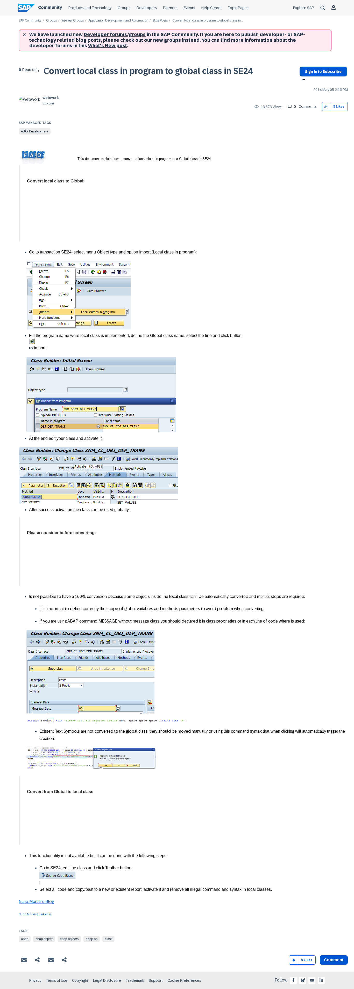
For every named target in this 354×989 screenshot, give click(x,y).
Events (189, 8)
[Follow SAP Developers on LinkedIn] (321, 980)
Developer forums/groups (115, 34)
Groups (124, 8)
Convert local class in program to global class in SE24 (148, 71)
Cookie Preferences (184, 980)
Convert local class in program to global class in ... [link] (207, 20)
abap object (44, 939)
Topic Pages (238, 8)
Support (156, 980)
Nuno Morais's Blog (36, 901)
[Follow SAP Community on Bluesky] (303, 980)
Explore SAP (303, 8)
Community (50, 7)
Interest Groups (72, 20)
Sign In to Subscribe (323, 71)
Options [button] (302, 80)
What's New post (107, 45)
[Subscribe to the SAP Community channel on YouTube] (312, 980)
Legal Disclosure (107, 980)
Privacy (35, 980)
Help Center (211, 8)
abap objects (69, 939)
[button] (326, 106)
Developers (147, 8)
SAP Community (30, 20)
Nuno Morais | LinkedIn (35, 914)
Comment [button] (334, 960)
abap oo (91, 939)
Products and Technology (89, 8)
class (108, 939)
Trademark (135, 980)
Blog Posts (160, 20)
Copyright (80, 980)
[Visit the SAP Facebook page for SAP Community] (293, 980)
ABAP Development (34, 131)
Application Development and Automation (118, 20)
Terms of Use (56, 980)
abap (24, 939)
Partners (170, 8)
